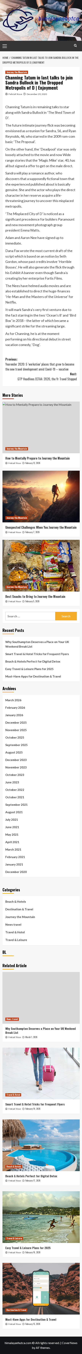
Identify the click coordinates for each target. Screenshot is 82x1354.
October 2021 (14, 797)
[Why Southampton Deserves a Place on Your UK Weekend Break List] (41, 998)
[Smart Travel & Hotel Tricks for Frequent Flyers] (41, 1073)
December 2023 (16, 760)
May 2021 (11, 834)
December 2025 (16, 722)
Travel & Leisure (16, 940)
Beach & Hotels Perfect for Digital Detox (32, 661)
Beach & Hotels (15, 901)
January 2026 (14, 715)
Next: (47, 376)
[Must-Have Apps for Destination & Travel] (41, 1289)
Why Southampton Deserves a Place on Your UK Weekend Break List (37, 644)
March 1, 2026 (31, 1037)
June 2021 (12, 827)
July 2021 (11, 819)
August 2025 (14, 752)
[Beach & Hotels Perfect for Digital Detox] (41, 1145)
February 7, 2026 (32, 532)
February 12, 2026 (32, 463)
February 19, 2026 (32, 1108)
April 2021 (12, 842)
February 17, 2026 (32, 1180)
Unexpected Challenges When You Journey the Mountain (40, 527)
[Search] (75, 45)
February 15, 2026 (32, 1323)
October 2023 (14, 774)
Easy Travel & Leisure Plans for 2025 (29, 669)
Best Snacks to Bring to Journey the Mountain (35, 596)
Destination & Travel (19, 909)
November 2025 (16, 730)
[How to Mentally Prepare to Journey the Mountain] (41, 427)
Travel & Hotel (15, 932)
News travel (13, 924)
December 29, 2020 (37, 94)
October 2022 (14, 789)
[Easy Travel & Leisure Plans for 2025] (41, 1217)
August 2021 (14, 812)
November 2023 (16, 767)
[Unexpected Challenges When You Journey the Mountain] (41, 496)
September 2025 (16, 745)
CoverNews (69, 1343)
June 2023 (12, 782)
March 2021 (13, 849)
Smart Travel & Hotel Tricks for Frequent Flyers (37, 654)
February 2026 (15, 707)
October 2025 (14, 737)
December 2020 (16, 872)
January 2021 (14, 864)
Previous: (39, 364)
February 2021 (15, 857)
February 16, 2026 (32, 1252)
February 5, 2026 (32, 601)
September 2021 (16, 804)
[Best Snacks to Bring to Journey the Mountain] (41, 566)
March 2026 (13, 700)
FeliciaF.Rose (15, 94)
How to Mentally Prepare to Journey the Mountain (37, 458)
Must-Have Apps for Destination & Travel (33, 676)
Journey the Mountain (16, 72)
